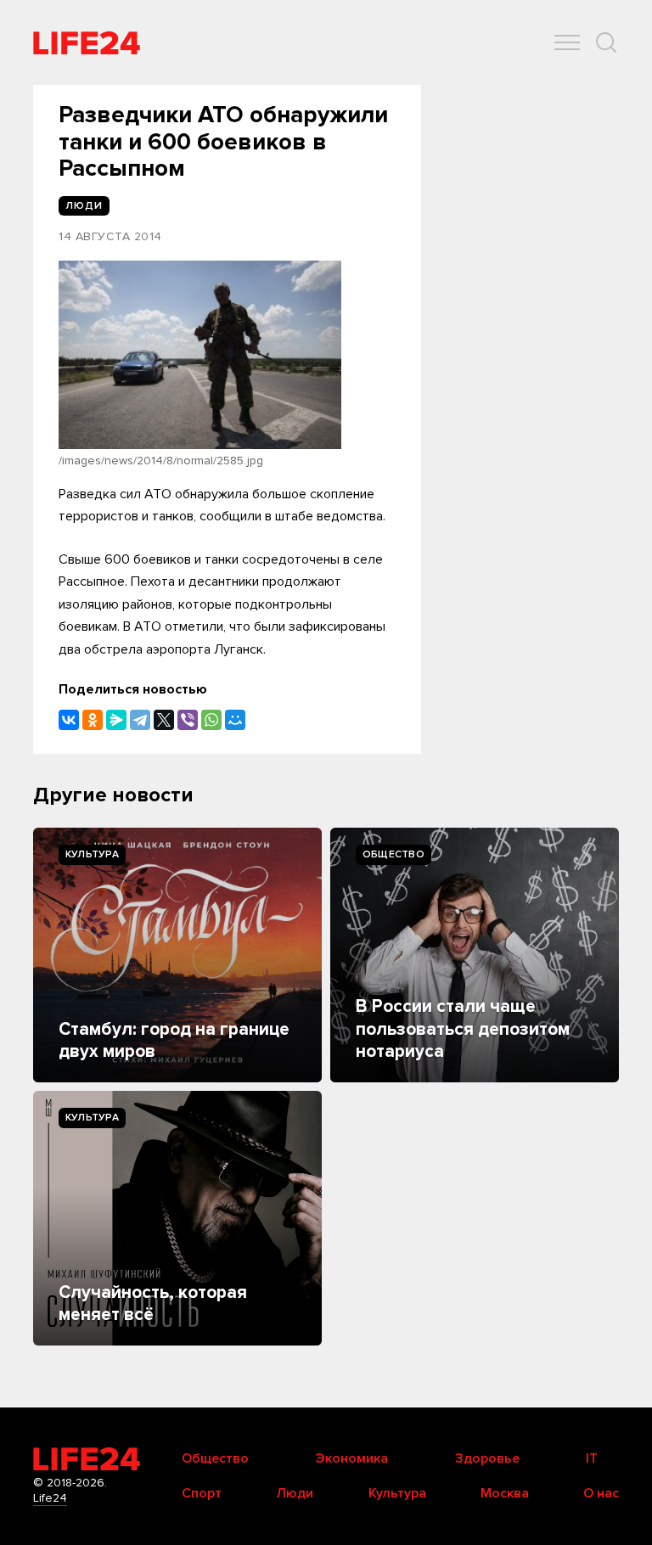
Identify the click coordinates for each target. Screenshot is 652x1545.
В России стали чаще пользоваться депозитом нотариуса (463, 1029)
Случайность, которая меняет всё (153, 1303)
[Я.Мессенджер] (116, 720)
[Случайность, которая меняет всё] (177, 1218)
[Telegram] (140, 720)
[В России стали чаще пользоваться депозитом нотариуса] (474, 955)
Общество (393, 854)
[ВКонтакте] (69, 720)
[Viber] (187, 720)
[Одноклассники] (92, 720)
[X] (164, 720)
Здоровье (487, 1458)
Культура (92, 854)
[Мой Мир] (235, 720)
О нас (601, 1493)
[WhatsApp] (211, 720)
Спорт (202, 1493)
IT (592, 1458)
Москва (505, 1493)
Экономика (351, 1458)
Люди (294, 1493)
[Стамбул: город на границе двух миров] (177, 955)
